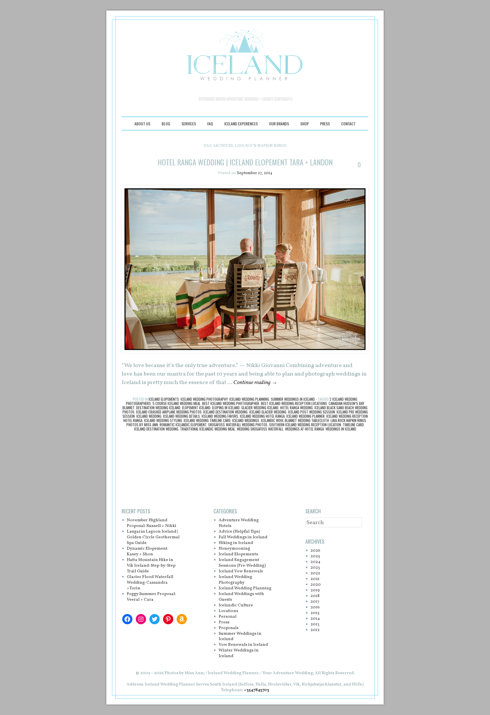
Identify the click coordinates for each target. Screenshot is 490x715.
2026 (315, 551)
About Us (142, 123)
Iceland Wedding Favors (220, 416)
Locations (228, 611)
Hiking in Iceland (236, 543)
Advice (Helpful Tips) (239, 532)
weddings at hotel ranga (304, 429)
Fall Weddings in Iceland (243, 537)
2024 (315, 562)
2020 (316, 585)
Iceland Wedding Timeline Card (207, 420)
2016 (315, 607)
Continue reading (255, 383)
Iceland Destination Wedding (225, 412)
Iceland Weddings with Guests (241, 597)
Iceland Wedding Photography (204, 399)
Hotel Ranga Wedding (296, 407)
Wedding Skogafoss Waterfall (260, 429)
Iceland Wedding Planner (305, 416)
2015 (315, 613)
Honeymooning (234, 549)
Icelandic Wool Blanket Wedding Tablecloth (295, 420)
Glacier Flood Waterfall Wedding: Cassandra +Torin (150, 582)
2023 (315, 568)
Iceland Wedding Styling (163, 420)
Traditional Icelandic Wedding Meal (207, 429)
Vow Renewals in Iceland (243, 645)
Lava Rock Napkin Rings (348, 420)
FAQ (210, 123)
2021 (315, 579)
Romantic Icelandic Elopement (183, 424)
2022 (315, 573)
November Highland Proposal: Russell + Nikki (151, 523)
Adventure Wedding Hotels (239, 523)
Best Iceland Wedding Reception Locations (294, 403)
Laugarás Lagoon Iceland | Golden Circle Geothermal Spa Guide (153, 537)
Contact (348, 123)
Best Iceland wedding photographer (230, 403)
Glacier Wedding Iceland (259, 407)
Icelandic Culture (236, 605)
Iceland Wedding (148, 416)
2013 (315, 624)
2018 (315, 596)
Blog (166, 123)
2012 (315, 630)
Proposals (228, 628)
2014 (315, 619)
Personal (227, 617)
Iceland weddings (245, 420)
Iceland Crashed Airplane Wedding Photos (169, 412)
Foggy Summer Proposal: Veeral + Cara (151, 597)
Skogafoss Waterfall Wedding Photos (237, 424)
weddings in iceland (341, 429)
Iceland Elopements (164, 399)
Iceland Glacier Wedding (267, 412)
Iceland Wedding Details (181, 416)
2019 (315, 590)
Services (188, 123)
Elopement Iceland (196, 407)
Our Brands (279, 123)
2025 (315, 556)
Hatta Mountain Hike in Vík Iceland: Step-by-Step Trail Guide (151, 565)
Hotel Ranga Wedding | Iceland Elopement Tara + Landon (245, 162)
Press (325, 123)
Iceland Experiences (241, 123)
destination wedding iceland (158, 407)
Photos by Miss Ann (142, 424)
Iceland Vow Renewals (241, 571)
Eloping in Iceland (226, 407)
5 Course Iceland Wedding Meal (176, 403)
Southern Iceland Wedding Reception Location (305, 424)
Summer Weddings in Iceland (293, 399)
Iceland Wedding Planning (249, 399)
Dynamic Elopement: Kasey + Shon (147, 551)
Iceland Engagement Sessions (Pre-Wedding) (242, 563)
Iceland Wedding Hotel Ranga (262, 416)
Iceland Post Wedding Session (311, 412)
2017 (315, 602)
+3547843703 (256, 690)
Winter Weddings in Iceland (239, 653)
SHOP (304, 123)
